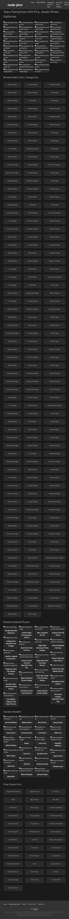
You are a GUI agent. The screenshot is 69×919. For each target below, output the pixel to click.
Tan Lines (35, 840)
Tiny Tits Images (54, 389)
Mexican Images (54, 590)
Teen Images (32, 269)
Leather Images (54, 485)
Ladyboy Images (32, 261)
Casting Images (12, 558)
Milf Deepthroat (34, 832)
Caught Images (32, 485)
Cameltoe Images (32, 534)
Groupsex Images (54, 245)
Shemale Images (12, 181)
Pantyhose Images (32, 510)
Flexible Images (32, 109)
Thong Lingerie (34, 816)
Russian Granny (13, 888)
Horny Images (12, 510)
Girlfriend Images (12, 125)
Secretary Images (32, 221)
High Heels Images (12, 445)
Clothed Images (33, 125)
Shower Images (12, 293)
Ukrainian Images (12, 534)
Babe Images (54, 317)
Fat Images (32, 205)
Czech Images (12, 566)
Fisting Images (54, 526)
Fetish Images (12, 117)
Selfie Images (12, 341)
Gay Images (12, 269)
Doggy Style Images (32, 293)
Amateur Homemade (56, 824)
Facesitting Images (32, 149)
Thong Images (12, 421)
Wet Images (32, 421)
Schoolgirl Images (32, 526)
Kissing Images (12, 469)
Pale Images (12, 285)
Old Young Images (54, 213)
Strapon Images (54, 381)
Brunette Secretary (56, 816)
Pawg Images (12, 317)
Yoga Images (32, 518)
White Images (12, 365)
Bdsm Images (32, 141)
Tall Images (54, 133)
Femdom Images (54, 253)
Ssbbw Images (32, 405)
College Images (54, 518)
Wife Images (32, 253)
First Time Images (32, 357)
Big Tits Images (32, 92)
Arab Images (32, 542)
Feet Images (54, 181)
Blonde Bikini (13, 840)
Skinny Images (54, 269)
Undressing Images (12, 333)
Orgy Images (12, 397)
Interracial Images (32, 381)
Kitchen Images (12, 550)
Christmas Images (54, 510)
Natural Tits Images (12, 173)
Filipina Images (32, 165)
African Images (12, 502)
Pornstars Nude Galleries (59, 5)
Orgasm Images (32, 445)
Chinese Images (32, 598)
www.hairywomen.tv (14, 904)
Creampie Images (32, 229)
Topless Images (54, 301)
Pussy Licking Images (54, 277)
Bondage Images (54, 117)
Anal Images (54, 92)
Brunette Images (32, 189)
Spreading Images (54, 309)
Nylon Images (32, 133)
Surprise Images (12, 485)
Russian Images (55, 445)
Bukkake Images (54, 574)
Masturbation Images (54, 405)
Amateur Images (12, 100)
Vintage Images (54, 325)
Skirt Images (55, 205)
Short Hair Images (54, 165)
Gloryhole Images (12, 213)
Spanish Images (12, 309)
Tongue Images (32, 502)
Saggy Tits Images (54, 261)
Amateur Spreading (56, 807)
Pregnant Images (12, 413)
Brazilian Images (12, 373)
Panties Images (54, 189)
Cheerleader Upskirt (13, 864)
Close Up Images (12, 325)
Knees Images (12, 614)
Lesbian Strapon (56, 832)
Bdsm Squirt (34, 807)
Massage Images (12, 437)
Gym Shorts (34, 872)
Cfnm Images (54, 542)
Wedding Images (54, 453)
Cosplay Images (33, 413)
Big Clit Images (32, 558)
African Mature (13, 816)
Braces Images (32, 349)
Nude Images (32, 197)
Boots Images (32, 429)
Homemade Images (32, 566)
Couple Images (54, 598)
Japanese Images (54, 349)
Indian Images (54, 357)
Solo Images (12, 277)
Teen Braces (13, 807)
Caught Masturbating (13, 791)
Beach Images (32, 469)
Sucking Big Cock (13, 872)
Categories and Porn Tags (50, 5)
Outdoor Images (32, 397)
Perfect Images (54, 397)
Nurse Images (12, 157)
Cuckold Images (32, 333)
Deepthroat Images (54, 502)
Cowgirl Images (32, 245)
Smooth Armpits (13, 848)
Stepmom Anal (34, 791)
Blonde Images (54, 237)
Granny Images (32, 84)
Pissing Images (32, 173)
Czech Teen (34, 848)
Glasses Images (54, 229)
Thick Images (32, 277)
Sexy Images (12, 197)
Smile (13, 799)
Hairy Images (54, 421)
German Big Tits (13, 832)
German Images (54, 373)
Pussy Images (12, 245)
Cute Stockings (56, 848)
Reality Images (12, 429)
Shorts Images (32, 213)
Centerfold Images (12, 518)
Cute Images (12, 149)
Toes (34, 864)
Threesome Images (32, 389)
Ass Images (32, 100)
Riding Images (12, 526)
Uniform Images (12, 494)
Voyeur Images (54, 477)
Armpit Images (12, 261)
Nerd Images (54, 333)
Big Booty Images (32, 309)
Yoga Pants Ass (56, 864)
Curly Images (54, 413)
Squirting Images (12, 357)
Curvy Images (54, 173)
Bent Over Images (54, 461)
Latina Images (54, 157)
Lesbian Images (12, 109)
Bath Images (33, 614)
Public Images (54, 365)
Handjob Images (54, 84)
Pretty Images (32, 494)
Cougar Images (32, 237)
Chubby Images (12, 141)
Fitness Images (12, 189)
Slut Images (32, 550)
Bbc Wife (56, 799)
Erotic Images (12, 590)
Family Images (32, 341)
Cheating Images (54, 582)
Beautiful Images (32, 181)
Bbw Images (32, 325)
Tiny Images (12, 405)
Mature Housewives (56, 840)
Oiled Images (32, 365)
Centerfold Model (13, 856)
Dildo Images (32, 117)
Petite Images (54, 341)
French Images (54, 550)
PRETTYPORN (41, 2)
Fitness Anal (34, 880)
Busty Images (32, 317)
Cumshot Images (12, 165)
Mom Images (12, 237)
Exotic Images (32, 574)
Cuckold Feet (56, 856)
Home (33, 2)
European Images (12, 389)
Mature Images (54, 293)
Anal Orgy (56, 791)
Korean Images (12, 574)
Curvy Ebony (35, 824)
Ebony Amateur (34, 856)
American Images (54, 534)
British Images (54, 429)
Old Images (54, 149)
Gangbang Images (12, 461)
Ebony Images (32, 157)
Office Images (54, 437)
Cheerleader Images (32, 582)
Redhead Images (54, 109)
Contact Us (41, 904)
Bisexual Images (32, 437)
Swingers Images (54, 566)
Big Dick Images (32, 477)
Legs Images (55, 141)
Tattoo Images (12, 253)
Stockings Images (32, 373)
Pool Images (32, 453)
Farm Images (12, 477)
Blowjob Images (54, 125)
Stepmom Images (12, 582)
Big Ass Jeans (34, 799)
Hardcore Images (12, 229)
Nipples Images (12, 349)
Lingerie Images (12, 205)
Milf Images (54, 100)
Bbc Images (54, 285)
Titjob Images (12, 453)
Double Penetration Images (54, 558)
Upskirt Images (54, 197)
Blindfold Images (12, 606)
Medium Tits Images (54, 606)
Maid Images (54, 469)
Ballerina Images (12, 598)
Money (56, 872)
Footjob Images (12, 542)
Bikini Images (12, 92)
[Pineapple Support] (34, 910)
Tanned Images (32, 606)
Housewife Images (12, 381)
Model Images (12, 84)
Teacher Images (54, 221)
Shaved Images (32, 301)
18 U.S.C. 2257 (32, 904)
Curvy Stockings (13, 880)
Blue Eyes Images (32, 590)
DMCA (24, 904)
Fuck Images (12, 221)
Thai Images (32, 285)
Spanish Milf (56, 880)
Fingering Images (54, 494)
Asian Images (12, 133)
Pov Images (12, 301)
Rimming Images (32, 461)
